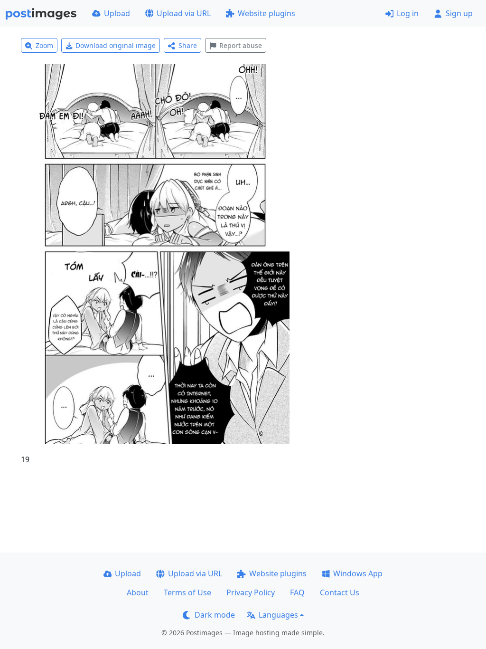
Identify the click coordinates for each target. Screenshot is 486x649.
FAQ (297, 592)
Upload (117, 13)
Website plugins (266, 13)
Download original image (115, 45)
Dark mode (215, 615)
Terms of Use (187, 592)
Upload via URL (184, 13)
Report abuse (240, 45)
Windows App (358, 573)
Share (187, 45)
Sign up (459, 13)
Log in (408, 13)
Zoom (44, 45)
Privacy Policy (250, 592)
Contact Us (339, 592)
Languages (278, 615)
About (138, 592)
